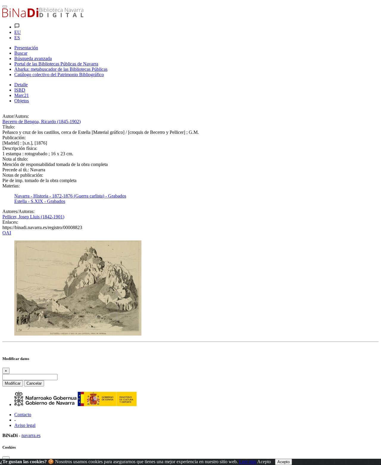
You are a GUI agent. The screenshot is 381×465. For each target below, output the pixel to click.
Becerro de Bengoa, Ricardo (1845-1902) (41, 121)
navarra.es (30, 435)
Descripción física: (19, 148)
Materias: (11, 185)
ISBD (19, 90)
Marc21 (21, 95)
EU (17, 32)
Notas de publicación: (22, 175)
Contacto (22, 414)
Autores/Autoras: (18, 211)
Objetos (21, 100)
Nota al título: (15, 159)
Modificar (13, 383)
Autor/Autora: (15, 116)
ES (17, 37)
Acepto (264, 461)
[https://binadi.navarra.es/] (42, 15)
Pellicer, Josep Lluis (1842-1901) (33, 216)
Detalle (21, 84)
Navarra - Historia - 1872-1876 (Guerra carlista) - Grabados (70, 195)
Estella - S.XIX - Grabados (39, 201)
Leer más (247, 461)
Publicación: (14, 137)
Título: (8, 126)
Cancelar (34, 383)
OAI (6, 232)
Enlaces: (10, 222)
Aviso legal (24, 425)
